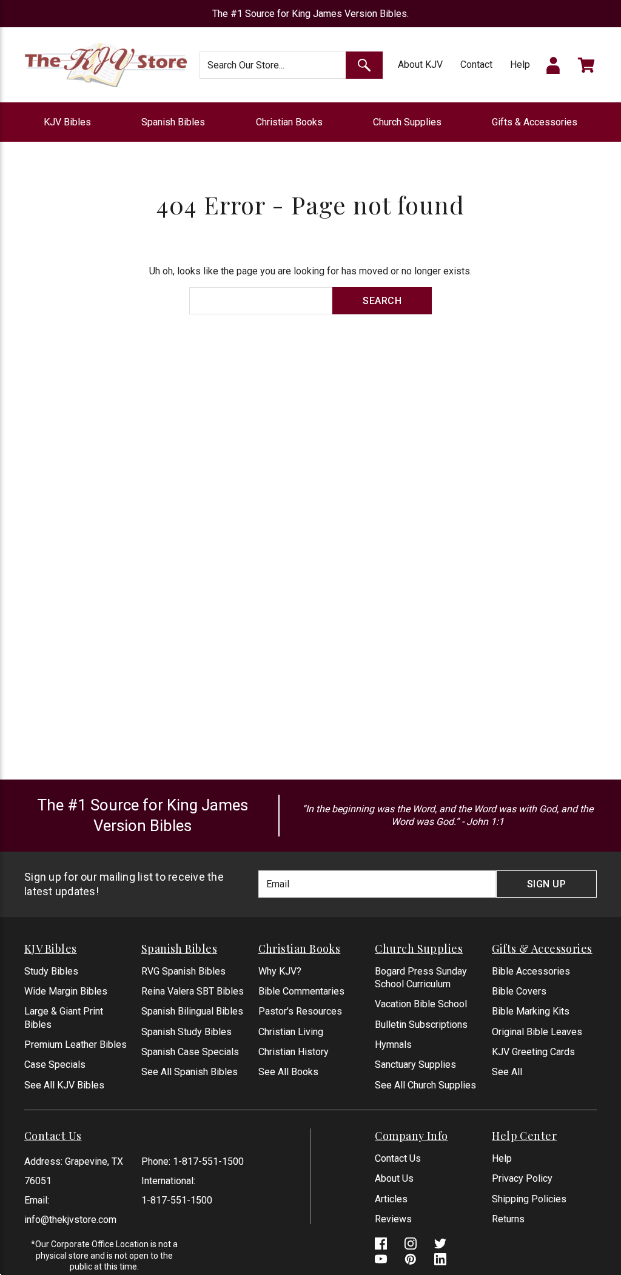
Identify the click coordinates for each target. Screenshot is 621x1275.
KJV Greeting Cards (533, 1052)
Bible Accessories (531, 971)
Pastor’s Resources (300, 1011)
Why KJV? (279, 971)
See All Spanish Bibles (189, 1072)
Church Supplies (407, 122)
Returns (508, 1219)
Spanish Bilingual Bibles (192, 1011)
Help (520, 64)
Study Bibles (51, 971)
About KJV (420, 64)
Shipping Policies (529, 1199)
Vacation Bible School (421, 1004)
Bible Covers (519, 991)
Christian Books (289, 122)
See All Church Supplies (425, 1085)
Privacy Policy (522, 1178)
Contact (476, 64)
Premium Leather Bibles (75, 1044)
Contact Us (398, 1158)
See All (507, 1072)
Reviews (393, 1219)
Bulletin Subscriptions (421, 1024)
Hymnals (393, 1044)
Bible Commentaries (301, 991)
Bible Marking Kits (530, 1011)
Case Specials (55, 1064)
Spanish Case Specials (190, 1052)
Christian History (293, 1052)
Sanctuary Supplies (415, 1064)
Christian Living (290, 1032)
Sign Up (546, 884)
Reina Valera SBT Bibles (192, 991)
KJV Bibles (67, 122)
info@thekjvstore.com (70, 1219)
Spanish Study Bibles (186, 1032)
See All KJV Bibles (64, 1085)
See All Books (288, 1072)
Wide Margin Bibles (65, 991)
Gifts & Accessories (534, 122)
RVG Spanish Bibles (183, 971)
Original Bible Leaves (537, 1032)
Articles (391, 1199)
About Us (394, 1178)
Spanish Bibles (173, 122)
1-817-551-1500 (208, 1161)
